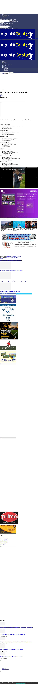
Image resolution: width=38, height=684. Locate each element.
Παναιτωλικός (4, 62)
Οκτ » (4, 544)
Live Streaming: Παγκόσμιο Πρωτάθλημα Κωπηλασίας (11, 656)
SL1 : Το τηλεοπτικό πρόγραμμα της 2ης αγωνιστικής (11, 270)
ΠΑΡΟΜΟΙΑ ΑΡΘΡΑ (4, 260)
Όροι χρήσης (4, 14)
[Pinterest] (9, 99)
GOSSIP (3, 66)
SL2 (3, 73)
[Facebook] (2, 99)
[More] (16, 99)
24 (6, 542)
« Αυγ (1, 544)
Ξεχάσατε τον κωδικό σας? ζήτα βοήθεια (6, 23)
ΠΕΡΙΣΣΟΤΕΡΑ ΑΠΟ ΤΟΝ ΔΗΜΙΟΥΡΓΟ (15, 260)
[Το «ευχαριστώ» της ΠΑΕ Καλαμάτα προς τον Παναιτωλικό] (2, 632)
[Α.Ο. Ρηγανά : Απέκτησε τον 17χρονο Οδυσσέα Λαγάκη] (2, 647)
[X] (5, 99)
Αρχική (3, 61)
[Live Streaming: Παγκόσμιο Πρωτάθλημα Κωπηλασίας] (2, 654)
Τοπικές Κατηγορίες (5, 65)
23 (5, 542)
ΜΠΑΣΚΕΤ (6, 70)
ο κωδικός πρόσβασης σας (14, 21)
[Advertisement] (19, 82)
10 (6, 540)
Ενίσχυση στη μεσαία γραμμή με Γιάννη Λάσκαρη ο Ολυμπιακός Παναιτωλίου (16, 641)
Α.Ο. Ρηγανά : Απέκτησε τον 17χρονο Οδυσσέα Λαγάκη (11, 649)
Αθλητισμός (6, 69)
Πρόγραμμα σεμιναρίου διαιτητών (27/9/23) (14, 256)
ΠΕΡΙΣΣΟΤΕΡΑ (5, 67)
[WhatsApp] (12, 99)
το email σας (11, 26)
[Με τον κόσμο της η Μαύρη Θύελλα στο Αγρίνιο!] (5, 289)
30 (5, 543)
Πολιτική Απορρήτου (5, 15)
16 (5, 541)
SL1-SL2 (3, 63)
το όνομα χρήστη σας (13, 20)
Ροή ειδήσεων (4, 16)
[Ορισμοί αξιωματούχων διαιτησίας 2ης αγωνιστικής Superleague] (5, 279)
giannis (1, 95)
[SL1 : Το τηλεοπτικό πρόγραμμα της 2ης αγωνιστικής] (5, 268)
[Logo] (17, 49)
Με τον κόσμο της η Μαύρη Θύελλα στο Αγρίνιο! (10, 291)
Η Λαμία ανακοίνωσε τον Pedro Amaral (11, 257)
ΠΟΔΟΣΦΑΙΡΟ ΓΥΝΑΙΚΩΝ (7, 64)
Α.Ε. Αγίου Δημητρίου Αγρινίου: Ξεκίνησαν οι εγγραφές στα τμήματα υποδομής (16, 627)
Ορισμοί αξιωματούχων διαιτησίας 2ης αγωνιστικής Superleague (13, 281)
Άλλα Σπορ (6, 68)
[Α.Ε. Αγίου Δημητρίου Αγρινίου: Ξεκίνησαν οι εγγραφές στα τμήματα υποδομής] (2, 625)
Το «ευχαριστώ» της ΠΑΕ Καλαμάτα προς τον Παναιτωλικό (12, 634)
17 (6, 541)
